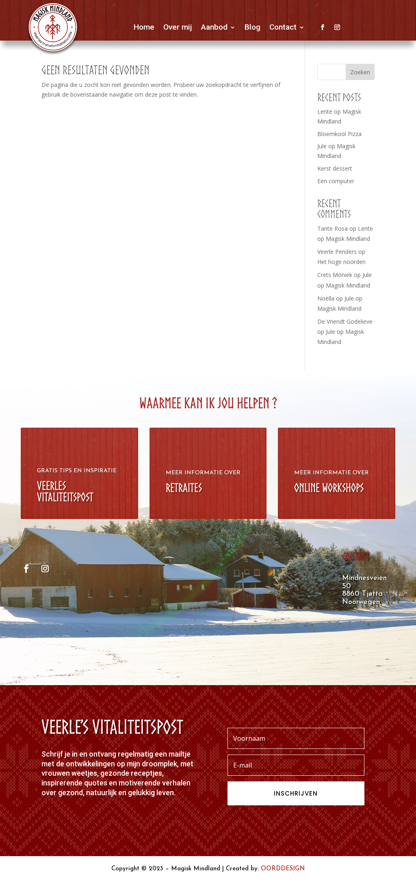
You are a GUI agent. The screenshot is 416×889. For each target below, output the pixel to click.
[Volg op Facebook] (322, 27)
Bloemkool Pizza (339, 134)
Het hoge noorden (341, 262)
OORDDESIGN (283, 869)
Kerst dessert (334, 168)
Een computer (335, 181)
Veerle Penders (337, 251)
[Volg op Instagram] (337, 27)
